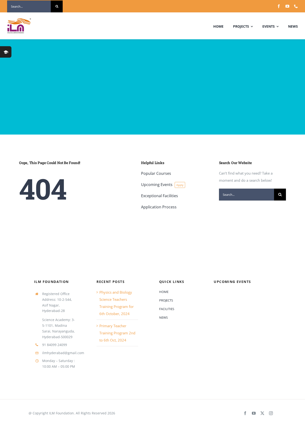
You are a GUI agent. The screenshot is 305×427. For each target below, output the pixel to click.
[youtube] (287, 6)
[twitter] (262, 413)
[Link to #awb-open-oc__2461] (5, 52)
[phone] (296, 6)
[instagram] (271, 413)
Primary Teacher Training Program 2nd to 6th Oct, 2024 (117, 332)
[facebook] (279, 6)
